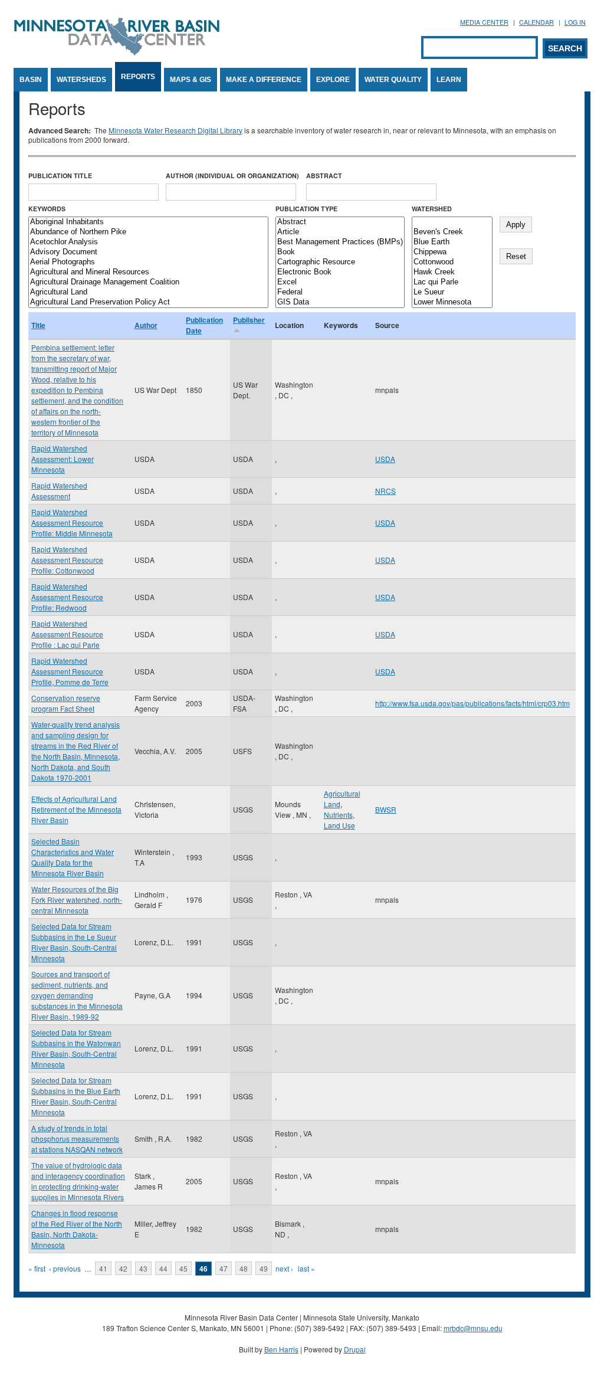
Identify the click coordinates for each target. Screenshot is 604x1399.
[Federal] (340, 292)
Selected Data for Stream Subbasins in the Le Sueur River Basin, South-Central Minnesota (74, 942)
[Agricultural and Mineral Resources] (148, 272)
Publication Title (60, 175)
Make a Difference (263, 80)
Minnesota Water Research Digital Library (175, 130)
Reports (138, 77)
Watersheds (81, 80)
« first (36, 1268)
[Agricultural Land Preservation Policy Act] (148, 302)
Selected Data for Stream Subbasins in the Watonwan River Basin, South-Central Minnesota (76, 1048)
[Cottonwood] (452, 262)
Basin (30, 80)
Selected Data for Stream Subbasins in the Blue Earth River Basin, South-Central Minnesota (75, 1096)
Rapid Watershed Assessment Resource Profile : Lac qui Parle (67, 634)
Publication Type (306, 208)
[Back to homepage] (117, 52)
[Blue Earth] (452, 242)
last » (306, 1268)
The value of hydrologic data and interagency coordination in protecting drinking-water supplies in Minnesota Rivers (78, 1181)
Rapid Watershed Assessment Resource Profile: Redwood (67, 596)
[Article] (340, 232)
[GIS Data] (340, 302)
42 (123, 1268)
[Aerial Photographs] (148, 262)
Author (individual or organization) (232, 175)
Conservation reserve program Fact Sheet (65, 703)
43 (143, 1268)
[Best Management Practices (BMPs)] (340, 242)
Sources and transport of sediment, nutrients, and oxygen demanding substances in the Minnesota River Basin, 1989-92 (77, 995)
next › (284, 1268)
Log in (575, 22)
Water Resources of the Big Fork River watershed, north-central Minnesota (76, 899)
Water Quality (393, 80)
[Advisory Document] (148, 252)
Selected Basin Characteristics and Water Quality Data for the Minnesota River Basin (72, 857)
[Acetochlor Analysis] (148, 242)
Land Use (339, 825)
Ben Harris (281, 1349)
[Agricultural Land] (148, 292)
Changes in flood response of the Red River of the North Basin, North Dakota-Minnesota (76, 1229)
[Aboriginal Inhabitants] (148, 222)
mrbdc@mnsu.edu (473, 1328)
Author (145, 325)
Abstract (324, 175)
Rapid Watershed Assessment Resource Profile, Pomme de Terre (70, 671)
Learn (448, 80)
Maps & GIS (190, 80)
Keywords (46, 208)
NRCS (385, 491)
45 (183, 1268)
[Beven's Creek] (452, 232)
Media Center (484, 22)
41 (103, 1268)
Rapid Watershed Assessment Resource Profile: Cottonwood (67, 559)
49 (264, 1268)
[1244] (452, 222)
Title (38, 325)
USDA (385, 459)
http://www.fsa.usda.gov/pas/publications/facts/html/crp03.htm (472, 703)
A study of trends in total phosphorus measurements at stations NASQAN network (77, 1138)
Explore (333, 80)
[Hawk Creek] (452, 272)
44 (163, 1268)
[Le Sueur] (452, 292)
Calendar (536, 22)
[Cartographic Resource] (340, 262)
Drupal (355, 1349)
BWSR (385, 809)
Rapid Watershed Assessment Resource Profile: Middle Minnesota (72, 522)
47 (223, 1268)
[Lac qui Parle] (452, 282)
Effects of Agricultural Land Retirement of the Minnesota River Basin (76, 809)
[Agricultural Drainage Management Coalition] (148, 282)
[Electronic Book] (340, 272)
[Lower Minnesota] (452, 302)
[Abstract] (340, 222)
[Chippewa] (452, 252)
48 (243, 1268)
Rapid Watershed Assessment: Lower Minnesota (62, 458)
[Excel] (340, 282)
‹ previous (65, 1268)
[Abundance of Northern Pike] (148, 232)
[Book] (340, 252)
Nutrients (338, 815)
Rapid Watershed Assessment (59, 490)
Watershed (432, 208)
